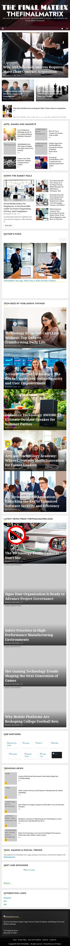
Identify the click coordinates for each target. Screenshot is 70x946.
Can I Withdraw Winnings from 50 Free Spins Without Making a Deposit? (24, 133)
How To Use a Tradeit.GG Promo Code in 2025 (56, 133)
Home (15, 940)
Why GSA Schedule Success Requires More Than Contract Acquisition (33, 69)
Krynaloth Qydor (11, 346)
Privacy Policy (22, 940)
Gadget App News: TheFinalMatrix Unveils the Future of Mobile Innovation (56, 147)
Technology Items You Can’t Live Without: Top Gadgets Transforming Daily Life (32, 338)
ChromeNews (48, 944)
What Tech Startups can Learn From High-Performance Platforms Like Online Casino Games (39, 834)
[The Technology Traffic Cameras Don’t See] (35, 543)
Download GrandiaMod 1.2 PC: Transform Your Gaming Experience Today (56, 161)
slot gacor (7, 898)
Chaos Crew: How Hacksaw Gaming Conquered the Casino (24, 161)
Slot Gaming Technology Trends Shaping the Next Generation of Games (31, 676)
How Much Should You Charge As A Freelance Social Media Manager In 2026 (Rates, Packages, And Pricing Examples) (57, 187)
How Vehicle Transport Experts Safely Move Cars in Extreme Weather (41, 806)
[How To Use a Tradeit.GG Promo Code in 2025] (41, 134)
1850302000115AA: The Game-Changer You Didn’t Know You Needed (25, 147)
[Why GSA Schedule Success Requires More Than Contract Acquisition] (35, 55)
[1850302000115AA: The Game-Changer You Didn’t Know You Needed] (10, 148)
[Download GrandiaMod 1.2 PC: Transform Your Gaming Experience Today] (41, 162)
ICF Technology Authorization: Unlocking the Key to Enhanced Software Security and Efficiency (32, 501)
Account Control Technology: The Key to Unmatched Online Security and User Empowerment (34, 378)
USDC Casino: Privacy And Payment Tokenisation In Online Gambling (40, 792)
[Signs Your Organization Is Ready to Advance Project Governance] (35, 584)
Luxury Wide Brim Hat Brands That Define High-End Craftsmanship (38, 777)
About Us (45, 940)
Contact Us (52, 940)
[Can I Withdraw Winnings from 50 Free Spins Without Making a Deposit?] (10, 134)
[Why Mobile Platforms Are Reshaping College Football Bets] (35, 706)
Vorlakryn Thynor (10, 75)
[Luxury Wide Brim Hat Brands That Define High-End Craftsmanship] (11, 778)
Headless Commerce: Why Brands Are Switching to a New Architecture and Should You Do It (40, 820)
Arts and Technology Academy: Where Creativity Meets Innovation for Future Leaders (34, 460)
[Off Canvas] (3, 28)
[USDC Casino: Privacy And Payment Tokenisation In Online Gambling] (11, 792)
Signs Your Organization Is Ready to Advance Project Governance (35, 596)
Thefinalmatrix (35, 14)
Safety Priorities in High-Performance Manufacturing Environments (29, 635)
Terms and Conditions (34, 940)
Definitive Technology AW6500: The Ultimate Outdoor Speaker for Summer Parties (34, 419)
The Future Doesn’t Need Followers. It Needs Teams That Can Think (49, 94)
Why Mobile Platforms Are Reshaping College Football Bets (31, 719)
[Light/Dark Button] (63, 29)
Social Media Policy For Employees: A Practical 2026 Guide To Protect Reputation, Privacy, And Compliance (17, 207)
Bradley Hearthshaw (12, 561)
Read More (8, 225)
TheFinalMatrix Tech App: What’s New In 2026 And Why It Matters (30, 281)
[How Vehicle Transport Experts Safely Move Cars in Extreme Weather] (11, 807)
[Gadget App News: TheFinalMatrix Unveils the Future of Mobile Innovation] (41, 148)
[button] (67, 28)
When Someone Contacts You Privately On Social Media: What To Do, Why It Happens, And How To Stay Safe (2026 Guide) (58, 215)
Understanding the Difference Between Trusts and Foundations (17, 94)
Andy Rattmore (9, 99)
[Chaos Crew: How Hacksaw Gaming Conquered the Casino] (10, 162)
